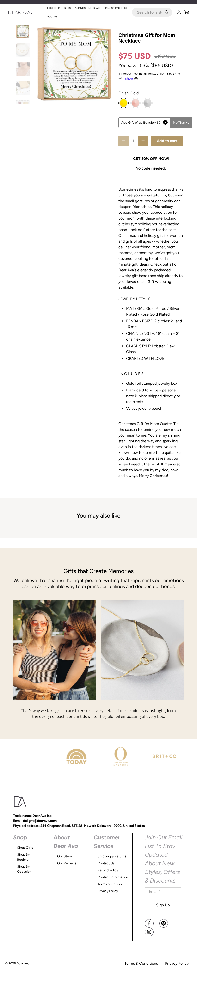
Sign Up (163, 905)
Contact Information (113, 877)
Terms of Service (110, 884)
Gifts (67, 8)
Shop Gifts (25, 848)
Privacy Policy (108, 891)
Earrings (80, 8)
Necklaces (95, 8)
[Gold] (123, 103)
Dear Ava (23, 963)
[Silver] (147, 103)
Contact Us (106, 863)
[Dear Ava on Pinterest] (163, 923)
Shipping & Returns (112, 856)
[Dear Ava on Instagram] (149, 932)
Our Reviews (66, 863)
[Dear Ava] (26, 12)
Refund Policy (108, 870)
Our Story (64, 856)
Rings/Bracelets (116, 8)
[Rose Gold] (135, 103)
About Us (51, 16)
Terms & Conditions (141, 963)
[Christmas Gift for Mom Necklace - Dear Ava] (74, 64)
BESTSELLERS (53, 8)
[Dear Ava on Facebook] (149, 923)
